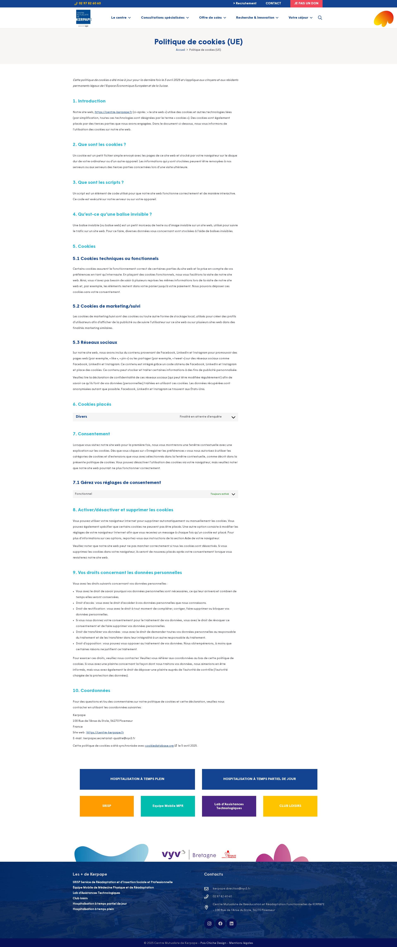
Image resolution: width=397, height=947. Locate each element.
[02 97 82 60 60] (208, 897)
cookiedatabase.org (159, 745)
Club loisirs (80, 898)
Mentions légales (241, 943)
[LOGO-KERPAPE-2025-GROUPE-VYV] (83, 18)
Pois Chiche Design (213, 943)
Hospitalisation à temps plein (93, 909)
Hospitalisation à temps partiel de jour (100, 903)
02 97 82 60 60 (222, 896)
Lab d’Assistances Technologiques (96, 893)
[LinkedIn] (231, 923)
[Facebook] (220, 923)
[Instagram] (209, 923)
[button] (129, 18)
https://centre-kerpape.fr (113, 112)
